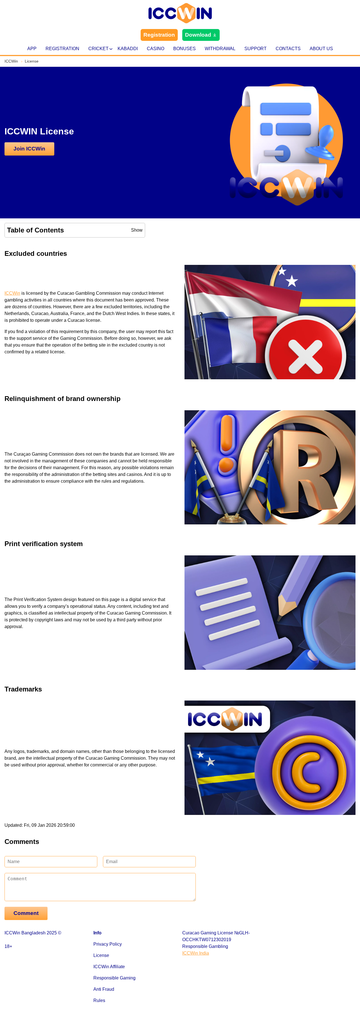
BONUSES (184, 48)
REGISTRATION (62, 48)
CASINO (155, 48)
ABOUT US (321, 48)
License (101, 955)
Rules (99, 1000)
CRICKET (98, 48)
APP (32, 48)
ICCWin (12, 293)
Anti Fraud (103, 989)
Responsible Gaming (114, 978)
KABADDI (128, 48)
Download (198, 35)
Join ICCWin (29, 149)
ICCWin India (195, 953)
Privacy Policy (107, 944)
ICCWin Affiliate (109, 966)
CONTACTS (288, 48)
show (137, 230)
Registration (159, 35)
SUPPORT (255, 48)
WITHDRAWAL (220, 48)
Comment (26, 913)
